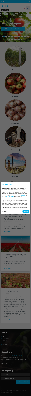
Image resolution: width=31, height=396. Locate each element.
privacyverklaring (10, 196)
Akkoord (26, 211)
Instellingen (4, 211)
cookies (23, 195)
